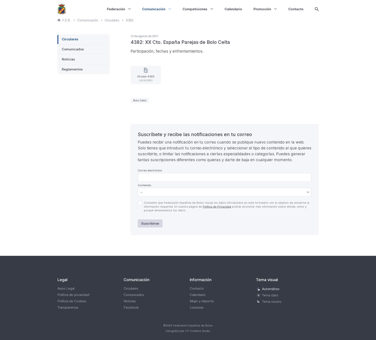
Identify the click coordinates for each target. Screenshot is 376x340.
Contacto (296, 9)
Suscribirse (150, 223)
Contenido (144, 185)
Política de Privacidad (217, 206)
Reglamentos (72, 69)
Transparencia (67, 307)
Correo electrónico (150, 170)
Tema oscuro (271, 301)
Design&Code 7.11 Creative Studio (188, 331)
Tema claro (270, 295)
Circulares (70, 39)
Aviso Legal (66, 288)
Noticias (68, 59)
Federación (116, 9)
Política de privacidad (73, 295)
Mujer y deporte (202, 301)
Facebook (131, 307)
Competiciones (195, 9)
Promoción (262, 9)
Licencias (197, 307)
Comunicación (153, 9)
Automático (270, 289)
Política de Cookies (71, 301)
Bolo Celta (139, 100)
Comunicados (73, 49)
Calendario (233, 9)
